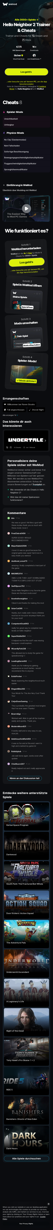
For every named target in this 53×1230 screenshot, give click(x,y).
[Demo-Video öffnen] (26, 208)
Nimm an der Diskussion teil (24, 778)
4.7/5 (19, 46)
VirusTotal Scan (18, 59)
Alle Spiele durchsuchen (26, 1158)
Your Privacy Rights (26, 1224)
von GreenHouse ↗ (34, 59)
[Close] (48, 1204)
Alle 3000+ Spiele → (26, 19)
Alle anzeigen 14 (9, 415)
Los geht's (26, 71)
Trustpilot (37, 484)
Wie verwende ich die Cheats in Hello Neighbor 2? (27, 491)
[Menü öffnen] (48, 4)
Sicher (17, 55)
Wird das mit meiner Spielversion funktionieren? (24, 498)
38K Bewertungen (18, 50)
